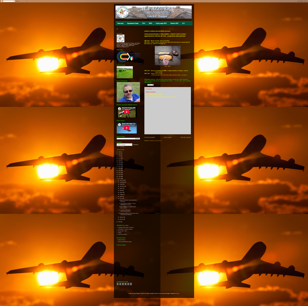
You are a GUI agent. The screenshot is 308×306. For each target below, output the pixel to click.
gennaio (121, 219)
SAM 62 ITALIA (121, 239)
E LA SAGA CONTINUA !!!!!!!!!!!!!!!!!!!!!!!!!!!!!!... (125, 210)
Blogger (177, 293)
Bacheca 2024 (174, 23)
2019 (119, 162)
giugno (121, 192)
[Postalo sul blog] (150, 85)
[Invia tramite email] (148, 85)
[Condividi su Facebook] (153, 85)
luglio (121, 190)
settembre (122, 186)
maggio (121, 194)
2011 (119, 178)
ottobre (121, 184)
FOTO (143, 23)
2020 (119, 160)
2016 (119, 168)
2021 (119, 158)
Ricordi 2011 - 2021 (122, 231)
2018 (119, 164)
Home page (120, 23)
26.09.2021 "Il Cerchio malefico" (125, 229)
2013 (119, 174)
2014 (119, 172)
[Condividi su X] (151, 85)
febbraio (121, 217)
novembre (122, 182)
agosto (121, 188)
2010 (119, 221)
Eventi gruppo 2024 (161, 23)
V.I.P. (183, 23)
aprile (121, 196)
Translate (122, 146)
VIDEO (150, 23)
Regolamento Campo (132, 23)
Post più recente (149, 137)
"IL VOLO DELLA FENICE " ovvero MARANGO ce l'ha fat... (127, 204)
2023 (119, 154)
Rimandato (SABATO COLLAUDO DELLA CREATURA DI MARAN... (129, 214)
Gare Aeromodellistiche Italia (124, 241)
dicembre (122, 180)
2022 (119, 156)
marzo (121, 198)
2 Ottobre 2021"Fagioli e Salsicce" (126, 227)
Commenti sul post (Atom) (155, 140)
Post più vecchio (185, 137)
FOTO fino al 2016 (122, 234)
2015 (119, 170)
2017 (119, 166)
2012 (119, 176)
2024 (119, 152)
